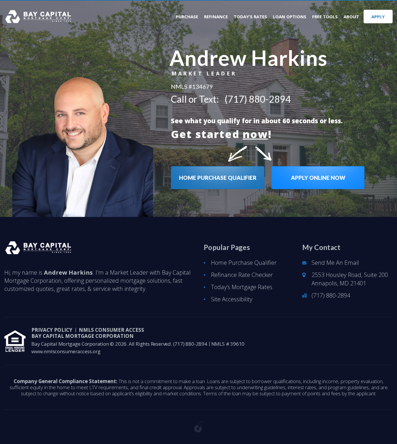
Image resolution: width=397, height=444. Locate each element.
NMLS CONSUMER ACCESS (111, 330)
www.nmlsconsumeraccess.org (66, 351)
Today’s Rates (250, 16)
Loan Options (289, 16)
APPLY (378, 16)
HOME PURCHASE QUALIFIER (217, 177)
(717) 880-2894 (258, 99)
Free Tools (325, 16)
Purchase (187, 16)
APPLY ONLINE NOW (318, 177)
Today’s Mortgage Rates (241, 287)
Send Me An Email (335, 263)
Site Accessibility (231, 299)
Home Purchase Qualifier (244, 263)
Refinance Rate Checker (242, 275)
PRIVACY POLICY (51, 330)
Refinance (216, 16)
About (351, 16)
